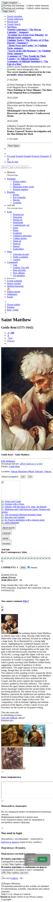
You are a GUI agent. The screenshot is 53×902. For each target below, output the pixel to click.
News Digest (13, 146)
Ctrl (22, 477)
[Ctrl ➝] (11, 501)
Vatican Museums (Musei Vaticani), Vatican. (31, 471)
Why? (26, 601)
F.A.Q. (9, 894)
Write (23, 567)
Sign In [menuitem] (10, 162)
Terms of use (23, 897)
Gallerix (14, 878)
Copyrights (6, 899)
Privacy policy (36, 897)
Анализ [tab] (11, 341)
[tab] (10, 333)
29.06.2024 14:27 (9, 580)
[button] (14, 16)
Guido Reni (14, 466)
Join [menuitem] (16, 162)
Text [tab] (10, 338)
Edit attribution (8, 461)
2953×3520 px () (31, 463)
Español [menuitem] (27, 156)
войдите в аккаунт (10, 842)
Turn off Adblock (9, 718)
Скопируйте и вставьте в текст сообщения (22, 870)
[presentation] (29, 343)
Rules (14, 897)
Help (3, 894)
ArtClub (15, 206)
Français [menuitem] (36, 156)
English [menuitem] (19, 156)
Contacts (26, 894)
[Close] (30, 167)
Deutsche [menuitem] (44, 156)
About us (17, 894)
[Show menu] (20, 3)
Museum (12, 173)
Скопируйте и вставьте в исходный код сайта (24, 861)
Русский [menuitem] (11, 156)
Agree (42, 859)
